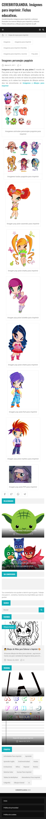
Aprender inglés (9, 761)
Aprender (28, 756)
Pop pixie (34, 54)
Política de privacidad (11, 808)
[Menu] (3, 30)
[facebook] (5, 494)
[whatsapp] (18, 494)
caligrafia (7, 783)
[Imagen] (23, 633)
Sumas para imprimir (24, 772)
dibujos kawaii (9, 627)
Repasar (26, 767)
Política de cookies (10, 815)
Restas (35, 767)
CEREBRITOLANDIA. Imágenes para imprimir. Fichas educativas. (22, 10)
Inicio (5, 801)
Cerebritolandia (21, 790)
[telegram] (25, 494)
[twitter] (11, 494)
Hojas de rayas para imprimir (18, 35)
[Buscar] (43, 30)
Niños (18, 767)
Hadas (35, 761)
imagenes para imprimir (23, 42)
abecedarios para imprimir (31, 777)
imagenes (7, 42)
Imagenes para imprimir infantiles (15, 48)
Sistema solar (8, 772)
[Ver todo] (29, 782)
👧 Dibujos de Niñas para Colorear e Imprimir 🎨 (22, 649)
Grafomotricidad (24, 761)
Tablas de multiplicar (11, 777)
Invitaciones (8, 767)
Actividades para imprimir (12, 756)
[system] (40, 30)
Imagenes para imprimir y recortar (15, 54)
